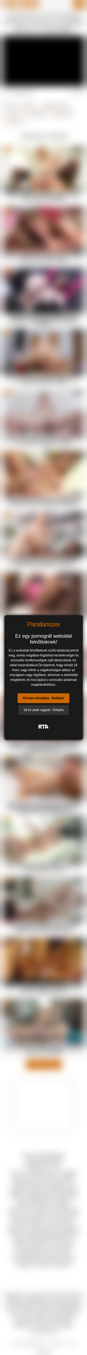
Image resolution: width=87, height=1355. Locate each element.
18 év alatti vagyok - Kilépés (43, 710)
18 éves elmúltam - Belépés (43, 698)
